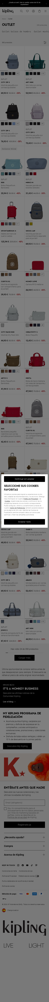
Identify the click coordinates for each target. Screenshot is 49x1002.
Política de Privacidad (30, 499)
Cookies (7, 501)
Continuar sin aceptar (24, 479)
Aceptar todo (24, 522)
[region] (24, 501)
